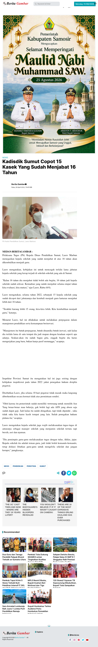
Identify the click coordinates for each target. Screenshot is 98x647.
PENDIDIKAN (18, 466)
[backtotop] (49, 627)
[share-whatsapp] (74, 473)
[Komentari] (3, 473)
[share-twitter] (69, 473)
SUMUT (43, 466)
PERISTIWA (31, 466)
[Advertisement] (39, 360)
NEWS (5, 157)
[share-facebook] (63, 473)
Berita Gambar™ (20, 637)
